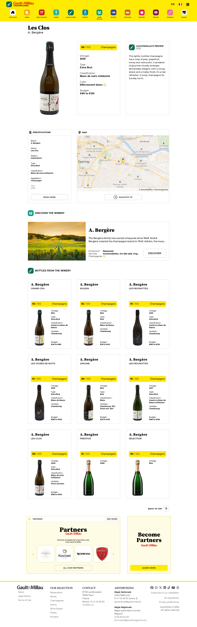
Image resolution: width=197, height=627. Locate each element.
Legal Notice (24, 596)
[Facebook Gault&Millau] (151, 588)
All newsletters (171, 598)
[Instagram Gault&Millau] (156, 588)
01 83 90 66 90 (121, 617)
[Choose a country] (180, 4)
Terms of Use (24, 600)
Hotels (53, 612)
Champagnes (57, 600)
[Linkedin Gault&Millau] (164, 588)
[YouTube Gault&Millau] (173, 588)
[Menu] (188, 4)
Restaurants (56, 592)
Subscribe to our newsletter (165, 593)
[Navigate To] (123, 166)
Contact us (87, 604)
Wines (53, 596)
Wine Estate (56, 608)
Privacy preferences (169, 602)
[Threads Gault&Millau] (177, 588)
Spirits (53, 604)
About (21, 592)
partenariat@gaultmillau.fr (127, 601)
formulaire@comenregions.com (130, 620)
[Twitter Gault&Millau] (160, 588)
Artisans (54, 616)
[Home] (23, 3)
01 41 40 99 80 (97, 601)
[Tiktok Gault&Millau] (168, 588)
